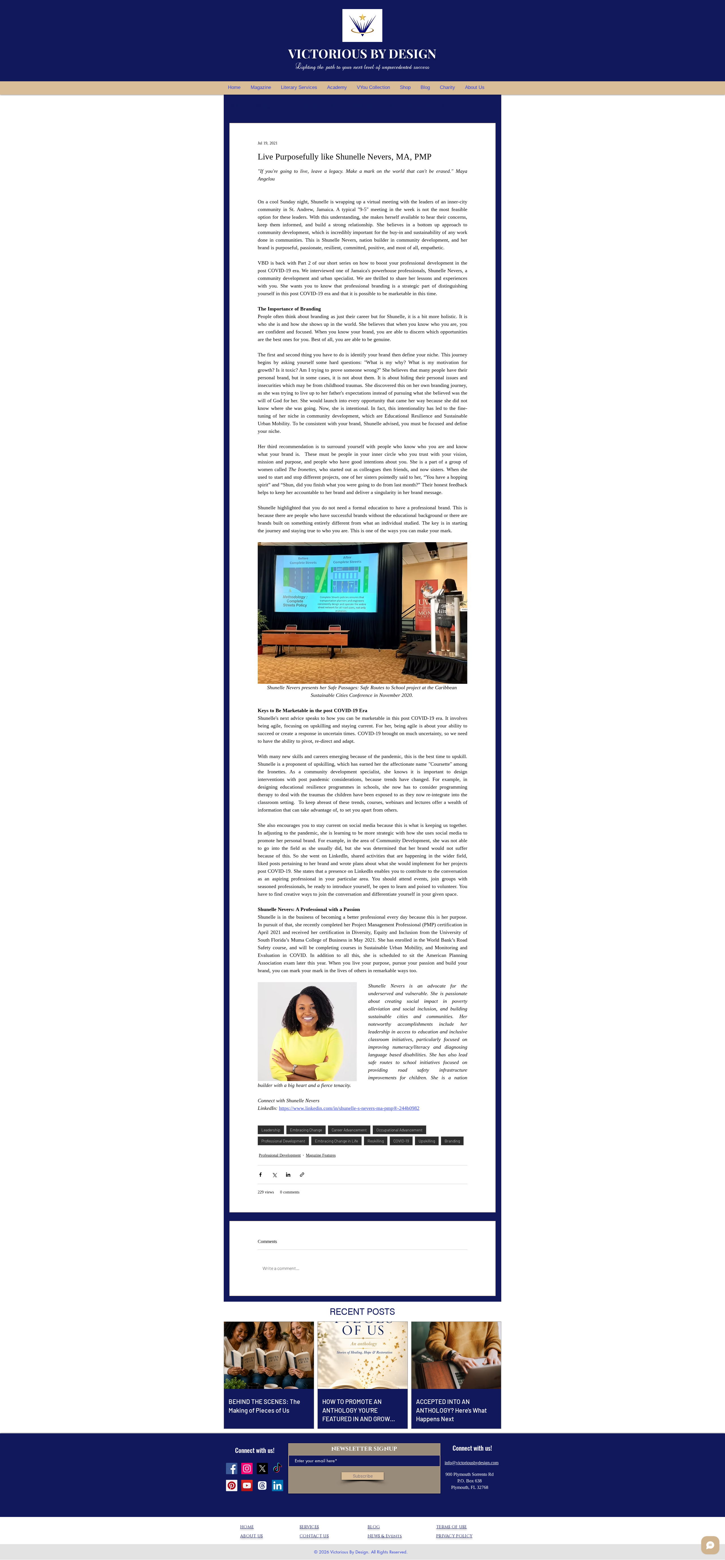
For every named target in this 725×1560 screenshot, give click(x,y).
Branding (452, 1140)
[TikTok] (277, 1468)
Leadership (270, 1129)
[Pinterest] (231, 1485)
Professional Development (354, 105)
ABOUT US (251, 1536)
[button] (488, 106)
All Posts (236, 105)
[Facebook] (231, 1468)
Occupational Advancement (399, 1129)
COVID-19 (401, 1140)
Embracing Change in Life (336, 1140)
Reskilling (376, 1140)
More (446, 105)
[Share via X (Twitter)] (274, 1174)
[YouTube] (247, 1485)
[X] (262, 1468)
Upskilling (427, 1140)
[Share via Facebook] (260, 1174)
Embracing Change (306, 1129)
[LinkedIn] (277, 1485)
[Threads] (262, 1485)
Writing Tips (266, 105)
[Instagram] (247, 1468)
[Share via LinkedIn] (288, 1174)
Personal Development (409, 105)
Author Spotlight (304, 105)
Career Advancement (349, 1129)
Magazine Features (321, 1155)
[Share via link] (302, 1174)
